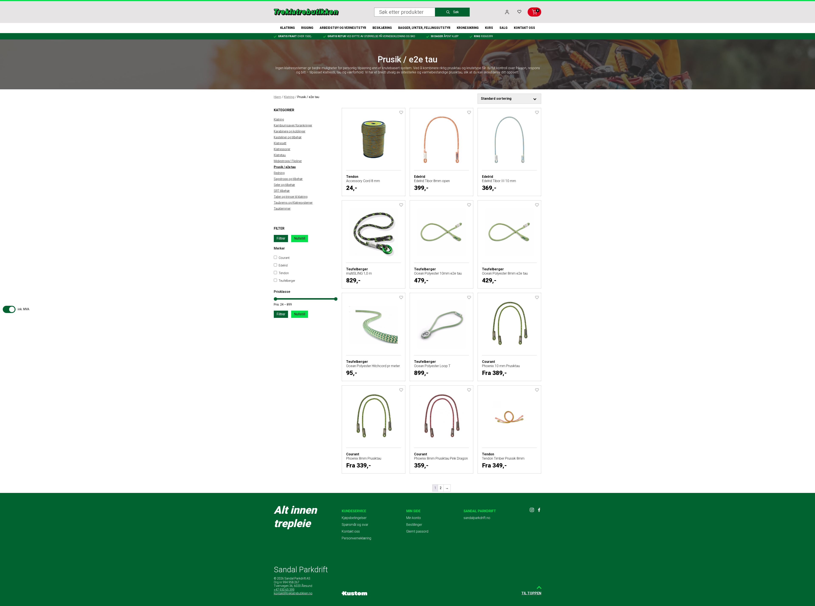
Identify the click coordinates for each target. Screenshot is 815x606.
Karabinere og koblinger (289, 131)
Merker (279, 248)
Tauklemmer (282, 208)
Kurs (489, 27)
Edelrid (283, 265)
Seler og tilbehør (284, 185)
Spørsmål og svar (355, 525)
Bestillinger (414, 525)
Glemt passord (417, 531)
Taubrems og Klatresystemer (293, 202)
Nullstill (299, 238)
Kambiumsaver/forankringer (293, 125)
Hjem (277, 97)
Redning (279, 173)
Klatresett (280, 143)
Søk (456, 12)
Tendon (283, 273)
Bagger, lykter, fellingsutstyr (424, 27)
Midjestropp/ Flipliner (288, 161)
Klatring (287, 27)
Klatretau (280, 155)
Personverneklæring (356, 538)
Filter (279, 228)
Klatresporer (282, 149)
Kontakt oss (524, 27)
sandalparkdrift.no (477, 518)
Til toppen (531, 593)
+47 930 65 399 (284, 589)
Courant (283, 258)
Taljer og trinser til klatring (291, 196)
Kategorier (284, 110)
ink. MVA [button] (23, 309)
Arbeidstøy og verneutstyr (343, 27)
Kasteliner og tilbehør (288, 137)
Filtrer (281, 238)
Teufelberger (286, 280)
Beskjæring (382, 27)
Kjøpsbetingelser (354, 518)
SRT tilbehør (282, 190)
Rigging (307, 27)
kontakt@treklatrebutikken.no (293, 593)
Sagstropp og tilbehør (288, 179)
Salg (503, 27)
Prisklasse (282, 292)
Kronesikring (468, 27)
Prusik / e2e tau (285, 167)
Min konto (413, 518)
